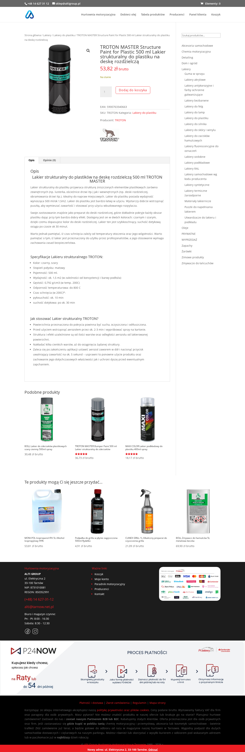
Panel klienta (197, 14)
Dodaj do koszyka (133, 90)
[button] (88, 50)
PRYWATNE (189, 234)
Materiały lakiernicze (198, 201)
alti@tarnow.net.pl (39, 606)
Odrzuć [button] (153, 749)
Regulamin (139, 703)
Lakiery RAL (192, 168)
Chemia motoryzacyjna (196, 51)
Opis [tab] (31, 160)
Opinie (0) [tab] (49, 160)
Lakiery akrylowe (195, 79)
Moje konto (102, 579)
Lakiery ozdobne (195, 157)
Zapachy (187, 245)
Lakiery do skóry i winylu (200, 130)
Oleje (185, 228)
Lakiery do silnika (196, 124)
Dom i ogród (189, 63)
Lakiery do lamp (195, 112)
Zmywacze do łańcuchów (197, 263)
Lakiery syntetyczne (197, 185)
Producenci (177, 14)
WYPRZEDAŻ (189, 239)
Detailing (187, 57)
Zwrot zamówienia (118, 703)
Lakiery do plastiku (64, 35)
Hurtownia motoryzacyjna (98, 14)
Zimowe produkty (193, 257)
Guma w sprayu (195, 74)
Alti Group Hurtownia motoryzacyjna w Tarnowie (115, 744)
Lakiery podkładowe (197, 162)
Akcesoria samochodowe (197, 45)
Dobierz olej (128, 14)
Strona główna (32, 35)
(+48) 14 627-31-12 (39, 599)
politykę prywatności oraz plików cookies (123, 710)
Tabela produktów (153, 14)
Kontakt (99, 594)
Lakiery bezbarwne (197, 100)
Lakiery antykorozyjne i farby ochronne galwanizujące (199, 90)
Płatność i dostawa (91, 703)
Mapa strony (157, 703)
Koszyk (215, 14)
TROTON (120, 120)
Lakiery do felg (194, 106)
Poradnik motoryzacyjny (110, 584)
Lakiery (47, 35)
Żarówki (187, 251)
